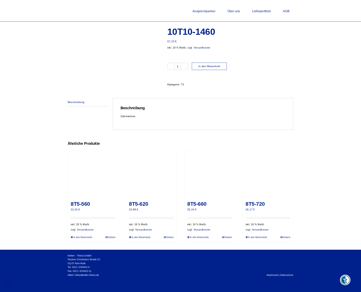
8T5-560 (80, 204)
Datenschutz (286, 275)
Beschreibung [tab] (76, 102)
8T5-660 (197, 204)
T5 (182, 84)
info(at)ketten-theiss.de (87, 275)
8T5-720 (255, 204)
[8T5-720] (268, 173)
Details (111, 237)
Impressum (272, 275)
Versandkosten (202, 47)
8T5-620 (138, 204)
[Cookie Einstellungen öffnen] (8, 287)
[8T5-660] (209, 173)
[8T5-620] (151, 173)
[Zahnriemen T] (115, 42)
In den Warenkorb (209, 66)
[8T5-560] (93, 173)
